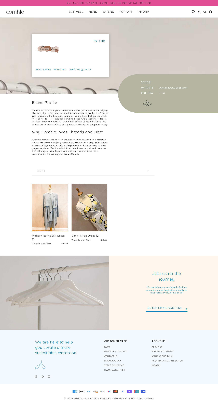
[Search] (204, 11)
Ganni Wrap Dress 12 (85, 235)
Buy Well (76, 11)
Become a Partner (114, 370)
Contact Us (110, 356)
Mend (93, 11)
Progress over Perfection (167, 360)
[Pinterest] (43, 376)
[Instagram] (164, 93)
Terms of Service (114, 365)
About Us (157, 347)
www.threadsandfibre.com (173, 88)
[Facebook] (160, 93)
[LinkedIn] (49, 376)
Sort (42, 171)
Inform (143, 11)
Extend (108, 11)
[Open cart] (210, 11)
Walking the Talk (162, 356)
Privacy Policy (112, 360)
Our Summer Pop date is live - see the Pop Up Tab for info (109, 3)
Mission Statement (162, 351)
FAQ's (107, 347)
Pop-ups (126, 11)
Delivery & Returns (115, 351)
